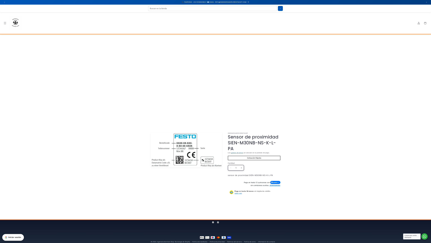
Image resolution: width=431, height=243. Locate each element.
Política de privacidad (217, 242)
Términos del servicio (234, 242)
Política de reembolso (199, 242)
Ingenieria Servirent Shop (165, 242)
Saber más (238, 193)
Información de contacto (266, 242)
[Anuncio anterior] (4, 2)
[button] (5, 23)
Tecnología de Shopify (182, 242)
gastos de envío (237, 153)
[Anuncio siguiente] (426, 2)
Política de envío (250, 242)
